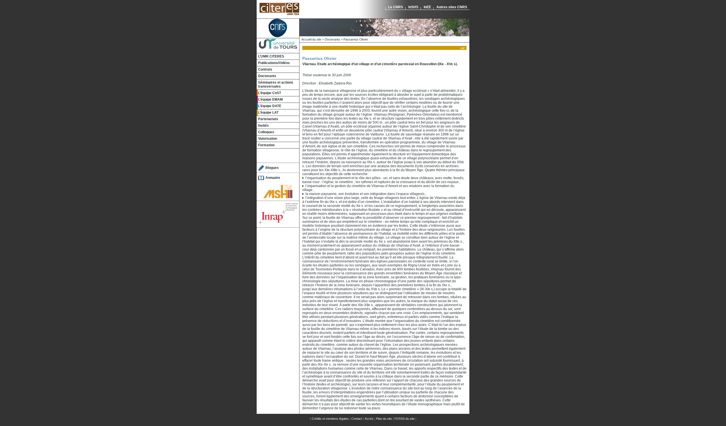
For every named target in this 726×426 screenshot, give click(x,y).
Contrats (265, 69)
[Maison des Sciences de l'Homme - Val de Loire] (277, 197)
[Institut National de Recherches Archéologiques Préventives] (278, 224)
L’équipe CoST (269, 93)
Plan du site (384, 418)
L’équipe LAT (268, 113)
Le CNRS (395, 7)
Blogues (272, 168)
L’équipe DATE (269, 106)
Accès (369, 418)
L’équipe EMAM (270, 99)
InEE (427, 7)
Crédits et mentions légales (330, 418)
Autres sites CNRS (451, 7)
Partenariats (268, 119)
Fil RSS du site (404, 418)
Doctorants (267, 76)
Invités (263, 126)
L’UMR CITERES (271, 56)
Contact (356, 418)
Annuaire (272, 178)
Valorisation (267, 139)
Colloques (266, 132)
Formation (266, 145)
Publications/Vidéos (274, 63)
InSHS (413, 7)
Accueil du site (311, 39)
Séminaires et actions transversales (275, 84)
